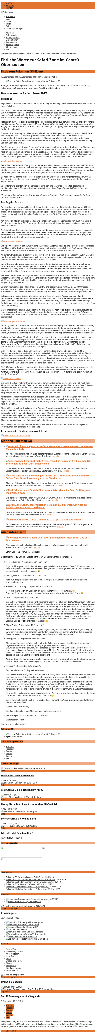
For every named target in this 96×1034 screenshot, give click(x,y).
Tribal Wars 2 (12, 970)
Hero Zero (10, 956)
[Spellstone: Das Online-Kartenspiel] (22, 925)
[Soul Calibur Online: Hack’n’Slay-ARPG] (19, 783)
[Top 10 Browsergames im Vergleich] (27, 989)
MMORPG (10, 33)
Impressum (11, 1031)
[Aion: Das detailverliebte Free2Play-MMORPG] (24, 932)
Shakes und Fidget (14, 961)
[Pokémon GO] (33, 734)
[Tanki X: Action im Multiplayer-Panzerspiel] (21, 936)
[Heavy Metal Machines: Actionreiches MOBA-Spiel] (21, 797)
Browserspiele (9, 913)
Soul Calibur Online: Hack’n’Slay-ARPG (22, 790)
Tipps (8, 24)
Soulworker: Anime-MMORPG (17, 775)
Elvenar (9, 963)
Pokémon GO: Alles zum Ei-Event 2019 (23, 884)
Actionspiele (11, 42)
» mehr (56, 456)
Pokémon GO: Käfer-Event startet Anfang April (26, 889)
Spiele (9, 19)
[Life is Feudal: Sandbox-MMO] (19, 826)
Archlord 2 (11, 965)
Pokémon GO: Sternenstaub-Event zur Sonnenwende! (48, 462)
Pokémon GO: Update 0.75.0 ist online (59, 519)
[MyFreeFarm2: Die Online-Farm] (19, 811)
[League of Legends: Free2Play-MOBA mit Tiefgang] (22, 927)
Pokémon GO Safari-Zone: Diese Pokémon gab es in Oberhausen (47, 477)
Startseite (10, 16)
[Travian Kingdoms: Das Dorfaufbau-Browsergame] (26, 934)
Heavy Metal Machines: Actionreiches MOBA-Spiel (29, 804)
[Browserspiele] (23, 906)
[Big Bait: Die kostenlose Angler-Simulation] (27, 939)
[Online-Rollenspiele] (12, 975)
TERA (8, 958)
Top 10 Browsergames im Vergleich (20, 996)
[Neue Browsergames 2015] (32, 899)
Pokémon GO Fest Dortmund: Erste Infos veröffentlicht (30, 879)
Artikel (9, 26)
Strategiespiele (13, 37)
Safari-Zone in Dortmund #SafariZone (23, 552)
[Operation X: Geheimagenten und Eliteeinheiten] (24, 922)
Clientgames (11, 47)
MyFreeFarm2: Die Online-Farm (18, 818)
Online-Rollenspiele (11, 982)
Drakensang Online (14, 951)
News (8, 21)
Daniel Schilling (45, 77)
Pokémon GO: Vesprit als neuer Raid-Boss (24, 877)
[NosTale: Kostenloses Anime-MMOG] (17, 929)
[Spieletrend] (48, 12)
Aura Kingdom (12, 954)
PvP (7, 49)
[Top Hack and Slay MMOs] (23, 901)
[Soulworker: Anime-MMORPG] (23, 768)
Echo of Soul (11, 949)
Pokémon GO (17, 736)
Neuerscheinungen (14, 28)
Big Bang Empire (13, 968)
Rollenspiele (11, 35)
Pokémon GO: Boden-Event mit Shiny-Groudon (27, 882)
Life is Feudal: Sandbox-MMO (17, 833)
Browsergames (12, 44)
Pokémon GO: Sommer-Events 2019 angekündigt (27, 887)
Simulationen (12, 40)
